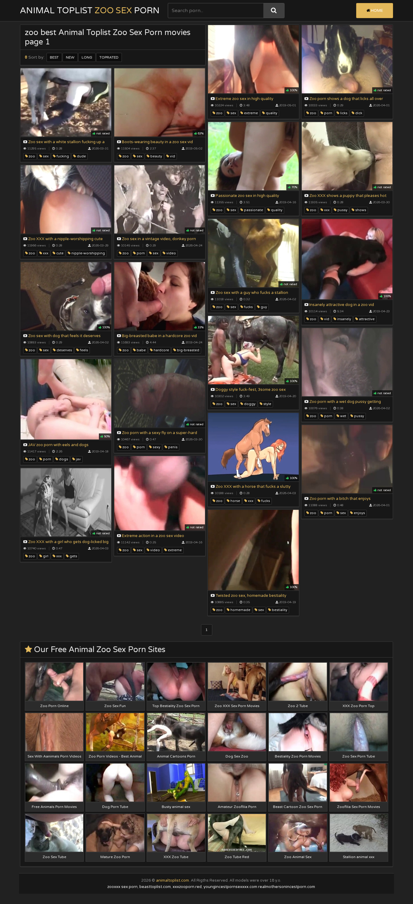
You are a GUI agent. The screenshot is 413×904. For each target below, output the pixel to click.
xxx (326, 210)
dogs (63, 459)
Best (54, 57)
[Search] (273, 10)
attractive (366, 319)
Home (376, 10)
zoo (219, 113)
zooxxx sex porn (122, 886)
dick (358, 113)
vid (172, 156)
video (170, 253)
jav (78, 459)
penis (172, 447)
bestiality (279, 610)
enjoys (359, 513)
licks (343, 113)
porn (327, 113)
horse (234, 501)
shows (360, 210)
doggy (249, 404)
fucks (248, 307)
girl (45, 556)
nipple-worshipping (87, 253)
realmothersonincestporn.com (286, 886)
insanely (343, 319)
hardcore (161, 350)
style (266, 404)
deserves (64, 350)
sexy (156, 447)
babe (141, 350)
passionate (253, 210)
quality (271, 113)
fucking (62, 156)
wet (342, 416)
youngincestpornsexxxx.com (230, 886)
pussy (342, 210)
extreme (250, 113)
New (70, 57)
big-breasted (187, 350)
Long (87, 57)
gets (73, 556)
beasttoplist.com (155, 886)
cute (59, 253)
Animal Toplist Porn (90, 10)
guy (263, 307)
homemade (239, 610)
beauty (155, 156)
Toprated (109, 57)
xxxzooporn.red (187, 886)
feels (83, 350)
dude (81, 156)
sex (232, 113)
